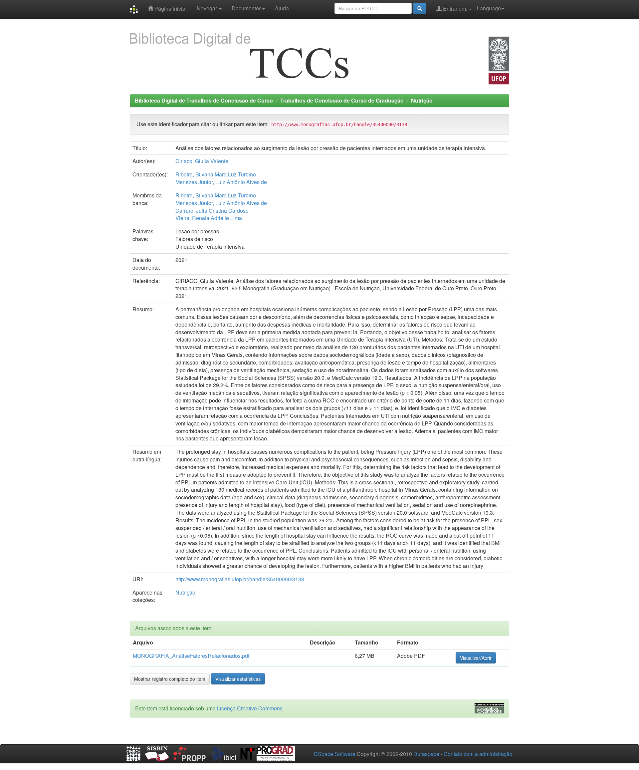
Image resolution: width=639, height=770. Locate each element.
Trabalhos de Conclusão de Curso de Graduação (342, 100)
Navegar (207, 8)
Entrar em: (455, 8)
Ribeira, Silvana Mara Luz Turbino (215, 174)
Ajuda (282, 8)
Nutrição (422, 100)
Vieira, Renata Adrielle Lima (208, 218)
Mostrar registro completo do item (169, 678)
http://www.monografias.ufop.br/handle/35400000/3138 (239, 579)
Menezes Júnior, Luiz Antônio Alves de (221, 182)
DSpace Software (334, 754)
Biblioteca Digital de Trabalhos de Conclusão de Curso (204, 100)
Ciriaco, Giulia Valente (201, 161)
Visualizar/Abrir (476, 657)
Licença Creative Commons (250, 708)
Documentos (247, 8)
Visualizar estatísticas (238, 678)
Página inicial (170, 8)
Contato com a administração (478, 754)
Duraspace (426, 754)
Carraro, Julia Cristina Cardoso (212, 210)
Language (489, 8)
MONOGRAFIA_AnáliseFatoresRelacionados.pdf (191, 655)
